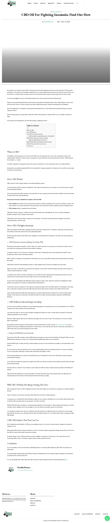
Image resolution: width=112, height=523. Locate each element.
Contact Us (33, 505)
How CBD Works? (31, 132)
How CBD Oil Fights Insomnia (35, 134)
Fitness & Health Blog (35, 500)
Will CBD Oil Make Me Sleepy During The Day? (39, 142)
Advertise (32, 503)
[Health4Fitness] (11, 470)
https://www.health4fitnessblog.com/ (25, 470)
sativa (16, 160)
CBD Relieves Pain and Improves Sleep (37, 138)
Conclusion (30, 146)
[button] (77, 3)
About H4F (32, 498)
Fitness (36, 3)
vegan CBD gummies (61, 324)
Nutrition (43, 3)
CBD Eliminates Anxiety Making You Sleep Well (41, 136)
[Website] (18, 473)
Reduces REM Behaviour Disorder (38, 140)
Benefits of (51, 3)
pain (66, 459)
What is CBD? (30, 130)
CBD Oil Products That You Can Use (36, 144)
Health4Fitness (48, 22)
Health (29, 3)
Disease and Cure (69, 3)
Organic (59, 3)
